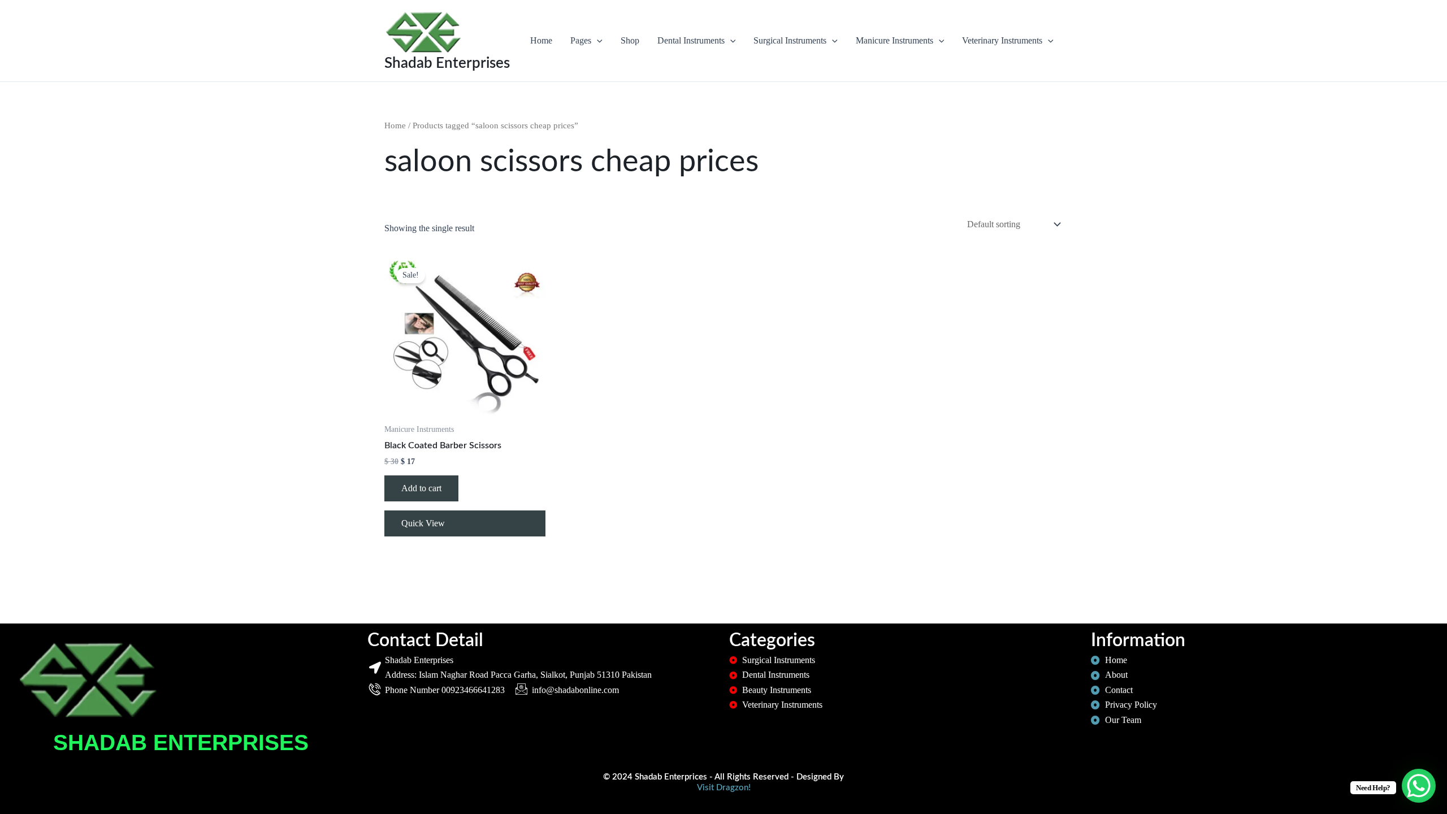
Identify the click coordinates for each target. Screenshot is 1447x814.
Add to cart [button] (421, 488)
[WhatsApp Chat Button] (1419, 786)
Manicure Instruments (894, 40)
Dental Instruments (691, 40)
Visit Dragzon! (724, 787)
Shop (630, 40)
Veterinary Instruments (1002, 40)
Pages (580, 40)
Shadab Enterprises (447, 63)
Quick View (423, 523)
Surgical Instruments (789, 40)
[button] (597, 40)
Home (541, 40)
